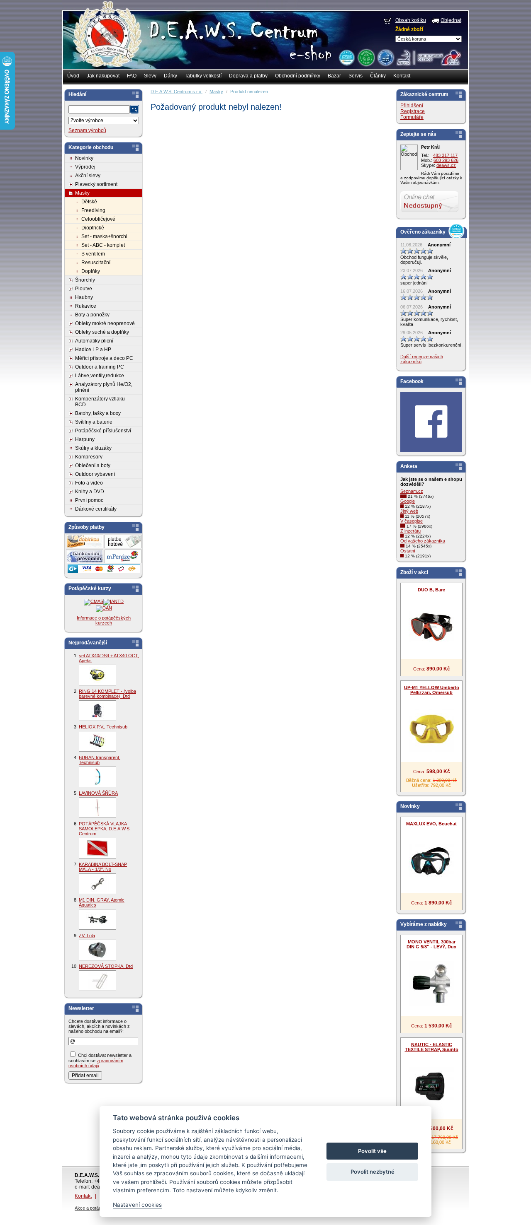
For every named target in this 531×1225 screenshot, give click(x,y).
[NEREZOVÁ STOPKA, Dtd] (97, 980)
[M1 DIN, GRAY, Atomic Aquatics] (97, 919)
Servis (355, 76)
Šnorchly (85, 280)
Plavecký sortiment (96, 184)
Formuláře (412, 117)
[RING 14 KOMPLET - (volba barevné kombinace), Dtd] (97, 710)
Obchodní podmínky (297, 76)
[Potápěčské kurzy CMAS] (93, 601)
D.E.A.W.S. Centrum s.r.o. (176, 91)
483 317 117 (445, 155)
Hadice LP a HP (93, 349)
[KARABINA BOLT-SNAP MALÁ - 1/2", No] (97, 883)
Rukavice (85, 306)
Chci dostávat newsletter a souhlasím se (100, 1060)
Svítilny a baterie (93, 422)
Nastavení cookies (137, 1204)
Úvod (73, 76)
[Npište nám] (429, 210)
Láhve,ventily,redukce (99, 376)
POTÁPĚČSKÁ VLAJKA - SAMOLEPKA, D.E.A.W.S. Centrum (105, 828)
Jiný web (409, 511)
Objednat (451, 20)
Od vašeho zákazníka (422, 540)
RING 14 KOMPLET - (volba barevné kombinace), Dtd (107, 694)
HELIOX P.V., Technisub (103, 726)
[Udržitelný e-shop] (366, 57)
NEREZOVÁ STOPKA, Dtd (106, 966)
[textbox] (99, 109)
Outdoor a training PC (99, 367)
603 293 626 (446, 160)
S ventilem (93, 254)
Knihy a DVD (89, 491)
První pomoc (89, 500)
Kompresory (88, 457)
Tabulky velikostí (203, 76)
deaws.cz (446, 165)
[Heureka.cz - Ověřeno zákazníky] (346, 57)
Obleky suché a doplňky (102, 332)
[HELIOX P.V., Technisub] (97, 741)
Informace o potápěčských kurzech (104, 620)
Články (378, 76)
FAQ (131, 76)
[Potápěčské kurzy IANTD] (113, 601)
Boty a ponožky (92, 315)
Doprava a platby (248, 76)
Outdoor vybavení (95, 474)
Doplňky (90, 271)
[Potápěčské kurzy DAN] (104, 607)
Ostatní (407, 550)
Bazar (334, 76)
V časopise (411, 520)
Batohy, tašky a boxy (98, 413)
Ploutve (83, 289)
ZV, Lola (87, 935)
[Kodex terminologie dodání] (385, 57)
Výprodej (85, 167)
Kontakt (401, 76)
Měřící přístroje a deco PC (104, 358)
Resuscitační (95, 262)
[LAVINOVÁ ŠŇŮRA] (97, 807)
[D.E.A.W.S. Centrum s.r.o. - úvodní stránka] (107, 39)
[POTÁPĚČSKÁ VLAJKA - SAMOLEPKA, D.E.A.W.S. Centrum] (97, 848)
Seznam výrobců (87, 130)
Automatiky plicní (94, 341)
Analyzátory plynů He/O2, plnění (103, 387)
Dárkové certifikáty (96, 509)
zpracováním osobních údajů (95, 1063)
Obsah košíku (410, 20)
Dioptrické (92, 228)
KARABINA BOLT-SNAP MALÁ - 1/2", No (103, 867)
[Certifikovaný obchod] (428, 55)
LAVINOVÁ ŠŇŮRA (98, 793)
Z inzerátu (410, 530)
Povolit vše (372, 1151)
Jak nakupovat (103, 76)
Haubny (84, 297)
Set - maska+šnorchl (104, 236)
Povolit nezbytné (373, 1171)
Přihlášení (411, 106)
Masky (82, 193)
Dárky (170, 76)
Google (407, 501)
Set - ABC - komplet (103, 245)
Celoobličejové (98, 219)
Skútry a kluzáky (93, 448)
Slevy (150, 76)
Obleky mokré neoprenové (105, 323)
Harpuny (85, 439)
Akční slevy (87, 175)
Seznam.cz (411, 491)
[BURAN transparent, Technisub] (97, 777)
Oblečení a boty (92, 465)
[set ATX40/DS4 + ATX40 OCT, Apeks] (97, 675)
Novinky (84, 158)
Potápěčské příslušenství (103, 431)
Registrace (412, 111)
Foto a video (89, 483)
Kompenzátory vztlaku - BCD (101, 402)
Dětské (89, 202)
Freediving (93, 210)
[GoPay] (104, 571)
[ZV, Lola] (97, 950)
